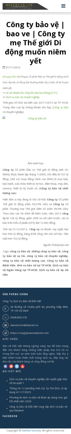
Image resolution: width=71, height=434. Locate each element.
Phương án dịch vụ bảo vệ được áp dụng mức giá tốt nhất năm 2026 (38, 399)
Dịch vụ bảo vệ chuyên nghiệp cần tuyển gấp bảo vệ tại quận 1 (38, 381)
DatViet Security (31, 430)
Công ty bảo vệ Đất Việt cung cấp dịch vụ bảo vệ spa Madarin (38, 408)
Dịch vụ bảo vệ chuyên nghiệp (23, 97)
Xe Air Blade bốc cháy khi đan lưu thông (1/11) (31, 92)
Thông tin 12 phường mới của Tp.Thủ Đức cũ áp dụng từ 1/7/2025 (38, 390)
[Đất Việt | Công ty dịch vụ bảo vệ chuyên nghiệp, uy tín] (35, 6)
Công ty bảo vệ (11, 76)
